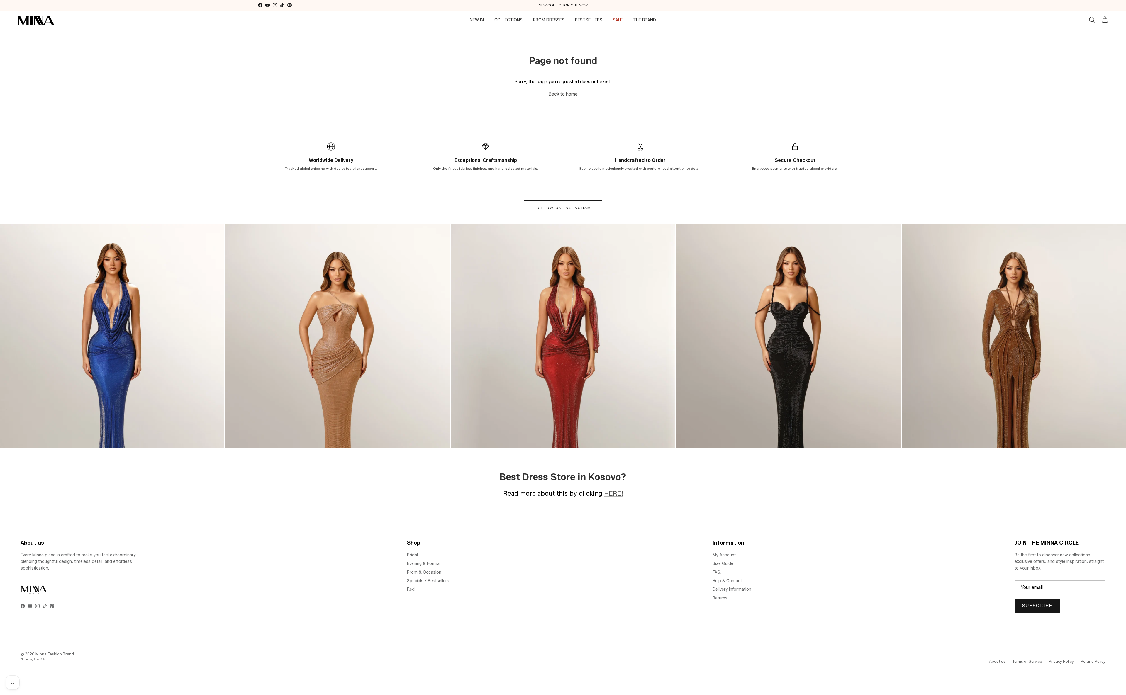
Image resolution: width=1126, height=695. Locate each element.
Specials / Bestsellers (428, 580)
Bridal (412, 555)
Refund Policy (1093, 661)
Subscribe (1037, 606)
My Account (724, 555)
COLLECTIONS (508, 20)
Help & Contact (727, 580)
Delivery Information (732, 589)
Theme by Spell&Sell (34, 659)
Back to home (563, 94)
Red (411, 589)
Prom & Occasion (424, 572)
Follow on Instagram (563, 207)
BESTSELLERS (588, 20)
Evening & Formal (423, 563)
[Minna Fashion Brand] (36, 20)
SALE (618, 20)
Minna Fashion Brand (54, 654)
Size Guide (723, 563)
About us (997, 661)
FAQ (717, 572)
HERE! (613, 493)
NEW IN (477, 20)
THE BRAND (644, 20)
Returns (720, 598)
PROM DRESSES (548, 20)
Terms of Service (1027, 661)
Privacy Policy (1061, 661)
